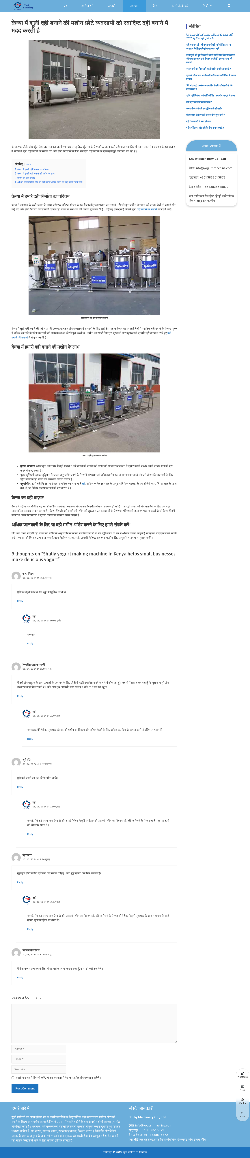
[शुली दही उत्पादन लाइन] (24, 6)
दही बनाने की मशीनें (147, 209)
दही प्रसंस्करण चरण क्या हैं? (199, 102)
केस (155, 6)
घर (65, 6)
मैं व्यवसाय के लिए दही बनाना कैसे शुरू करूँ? (205, 114)
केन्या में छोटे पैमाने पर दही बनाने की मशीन (204, 108)
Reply (20, 600)
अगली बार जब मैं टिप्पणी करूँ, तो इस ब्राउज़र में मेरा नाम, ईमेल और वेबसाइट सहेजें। (58, 1077)
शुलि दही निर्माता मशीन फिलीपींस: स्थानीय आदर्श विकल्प (210, 95)
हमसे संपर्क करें (180, 6)
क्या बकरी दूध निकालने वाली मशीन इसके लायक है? (208, 68)
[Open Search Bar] (229, 6)
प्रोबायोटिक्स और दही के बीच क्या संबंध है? (205, 127)
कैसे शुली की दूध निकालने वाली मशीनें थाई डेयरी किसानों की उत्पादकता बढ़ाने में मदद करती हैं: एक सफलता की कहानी (210, 59)
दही (83, 483)
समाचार (134, 6)
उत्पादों (111, 6)
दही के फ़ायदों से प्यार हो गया (198, 121)
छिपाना (28, 164)
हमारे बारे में (87, 6)
